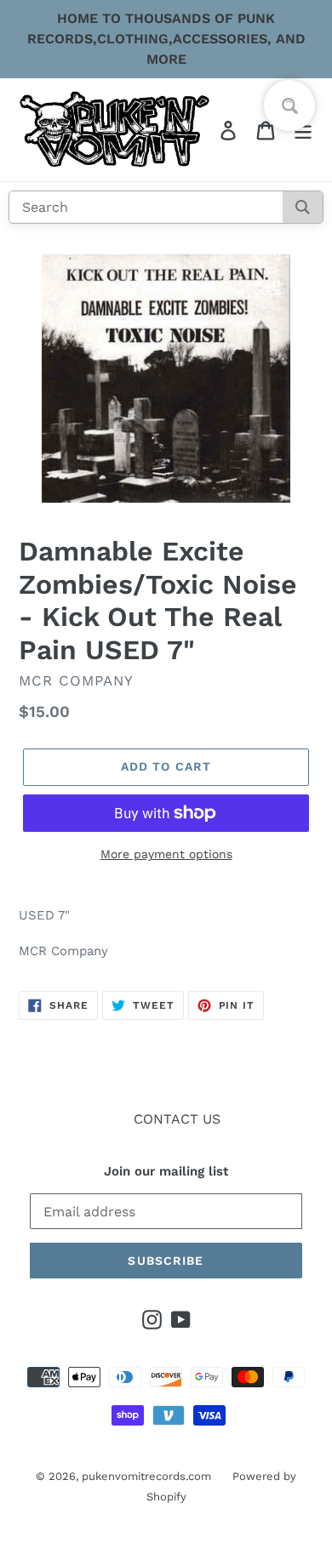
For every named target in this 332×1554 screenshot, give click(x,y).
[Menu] (303, 130)
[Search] (303, 207)
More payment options (166, 854)
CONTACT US (177, 1119)
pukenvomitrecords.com (146, 1476)
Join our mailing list (166, 1171)
